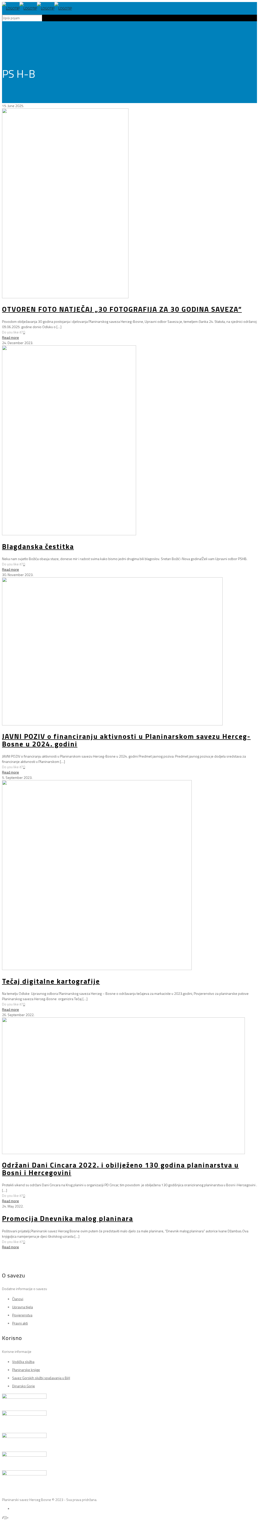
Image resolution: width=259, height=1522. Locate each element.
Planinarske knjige (26, 1369)
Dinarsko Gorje (23, 1386)
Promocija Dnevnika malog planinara (67, 1218)
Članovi (17, 1298)
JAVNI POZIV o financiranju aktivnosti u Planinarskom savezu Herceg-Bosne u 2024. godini (126, 740)
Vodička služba (23, 1361)
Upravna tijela (22, 1307)
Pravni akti (20, 1323)
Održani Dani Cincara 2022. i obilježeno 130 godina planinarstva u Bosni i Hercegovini (120, 1168)
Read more (10, 337)
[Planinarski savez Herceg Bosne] (37, 8)
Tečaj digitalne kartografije (51, 981)
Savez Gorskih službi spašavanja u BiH (41, 1377)
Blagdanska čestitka (38, 546)
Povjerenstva (22, 1315)
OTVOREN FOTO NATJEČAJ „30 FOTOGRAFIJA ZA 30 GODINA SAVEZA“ (122, 309)
